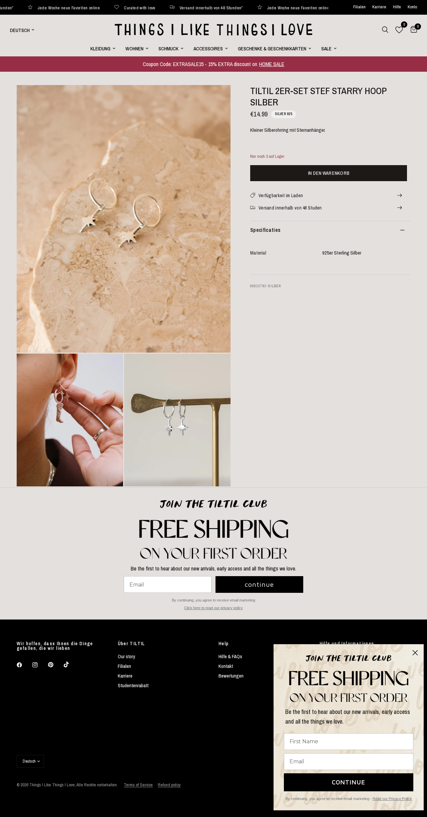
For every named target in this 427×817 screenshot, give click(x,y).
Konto (412, 7)
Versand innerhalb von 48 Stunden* (176, 7)
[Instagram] (39, 665)
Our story (126, 656)
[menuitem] (102, 48)
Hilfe (397, 7)
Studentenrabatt (133, 685)
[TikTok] (71, 664)
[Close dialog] (415, 653)
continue (259, 584)
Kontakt (226, 666)
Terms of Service (138, 785)
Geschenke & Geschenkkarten (272, 48)
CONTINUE (348, 782)
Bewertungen (231, 675)
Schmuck (168, 48)
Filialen (359, 7)
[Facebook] (24, 665)
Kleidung (100, 48)
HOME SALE (271, 64)
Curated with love (104, 7)
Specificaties (265, 230)
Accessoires (208, 48)
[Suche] (385, 29)
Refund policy (169, 785)
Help (224, 643)
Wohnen (134, 48)
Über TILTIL (131, 643)
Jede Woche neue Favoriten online (263, 7)
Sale (326, 48)
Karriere (379, 7)
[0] (412, 29)
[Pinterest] (55, 665)
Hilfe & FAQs (230, 656)
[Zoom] (216, 99)
